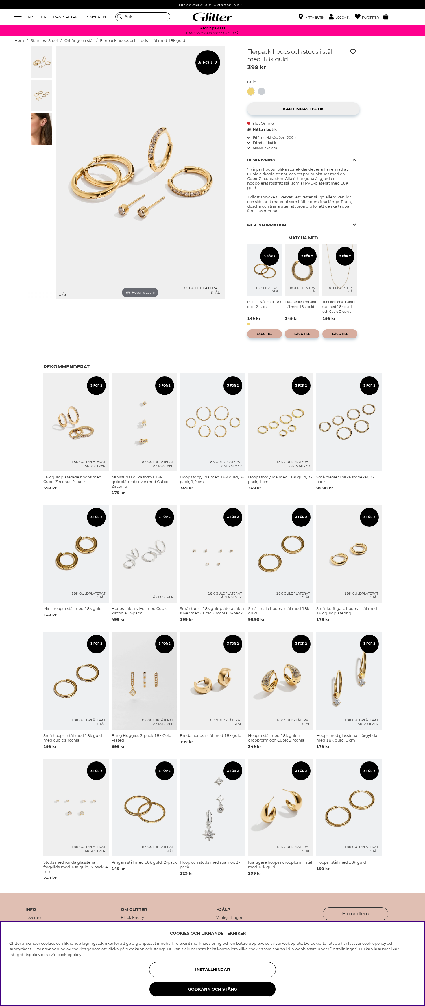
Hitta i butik (265, 129)
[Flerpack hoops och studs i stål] (263, 91)
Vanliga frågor (229, 918)
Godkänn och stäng (212, 989)
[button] (342, 17)
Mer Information (266, 225)
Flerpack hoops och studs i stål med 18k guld (142, 40)
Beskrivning (261, 160)
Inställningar (212, 969)
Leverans (33, 918)
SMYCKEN (96, 16)
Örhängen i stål (79, 40)
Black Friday (132, 918)
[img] (41, 62)
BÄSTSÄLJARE (66, 16)
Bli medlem (355, 913)
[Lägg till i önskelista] (353, 52)
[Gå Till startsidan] (212, 17)
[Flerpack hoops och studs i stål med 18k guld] (252, 91)
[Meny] (18, 17)
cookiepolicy (69, 954)
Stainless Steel (44, 40)
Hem (19, 40)
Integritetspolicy (24, 954)
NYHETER (37, 16)
